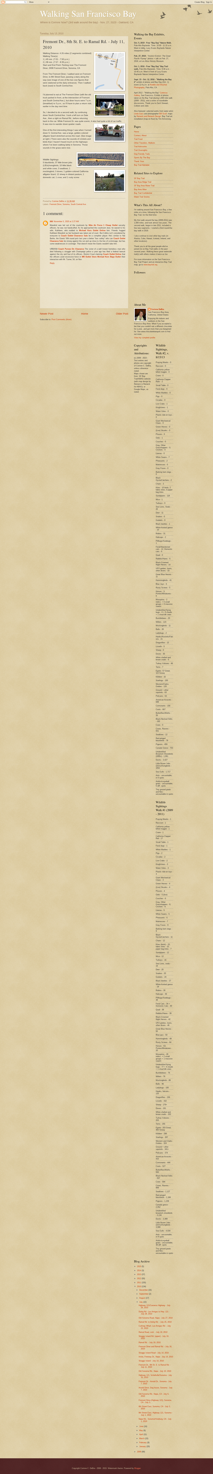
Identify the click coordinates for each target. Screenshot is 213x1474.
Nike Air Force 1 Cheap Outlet (103, 225)
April (141, 1434)
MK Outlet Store (89, 257)
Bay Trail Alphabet (141, 165)
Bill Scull (163, 114)
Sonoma (66, 204)
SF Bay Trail (139, 178)
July (141, 1302)
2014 (139, 1270)
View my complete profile (144, 338)
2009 (139, 1452)
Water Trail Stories (142, 197)
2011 (139, 1282)
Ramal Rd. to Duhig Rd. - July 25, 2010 (155, 1322)
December (143, 1290)
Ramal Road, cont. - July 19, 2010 (153, 1332)
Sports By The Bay (142, 157)
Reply (52, 263)
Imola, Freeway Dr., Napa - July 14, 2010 (156, 1357)
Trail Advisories (140, 146)
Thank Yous (139, 161)
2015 (139, 1266)
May (141, 1430)
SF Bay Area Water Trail (144, 186)
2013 (139, 1274)
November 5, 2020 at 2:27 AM (66, 221)
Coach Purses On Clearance (71, 249)
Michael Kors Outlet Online (92, 230)
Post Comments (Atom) (61, 319)
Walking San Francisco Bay (88, 13)
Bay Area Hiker (140, 189)
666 (51, 221)
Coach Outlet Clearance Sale (74, 236)
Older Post (122, 313)
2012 (139, 1278)
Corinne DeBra (157, 309)
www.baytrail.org (150, 265)
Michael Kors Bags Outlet (109, 257)
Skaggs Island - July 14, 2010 (151, 1361)
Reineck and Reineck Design (149, 116)
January (142, 1446)
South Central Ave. (79, 204)
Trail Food (138, 139)
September (144, 1294)
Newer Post (46, 313)
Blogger (137, 1468)
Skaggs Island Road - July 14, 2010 (154, 1353)
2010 (139, 1286)
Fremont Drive (55, 204)
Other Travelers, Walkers (144, 143)
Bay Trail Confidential (143, 193)
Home (84, 313)
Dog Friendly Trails (142, 154)
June (141, 1426)
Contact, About (140, 135)
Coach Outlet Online (112, 254)
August (142, 1298)
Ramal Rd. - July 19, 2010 (150, 1342)
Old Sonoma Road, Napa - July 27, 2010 (156, 1318)
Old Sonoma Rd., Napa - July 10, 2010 (155, 1371)
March (142, 1438)
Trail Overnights (140, 150)
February (143, 1442)
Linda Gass (139, 114)
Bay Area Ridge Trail (142, 182)
